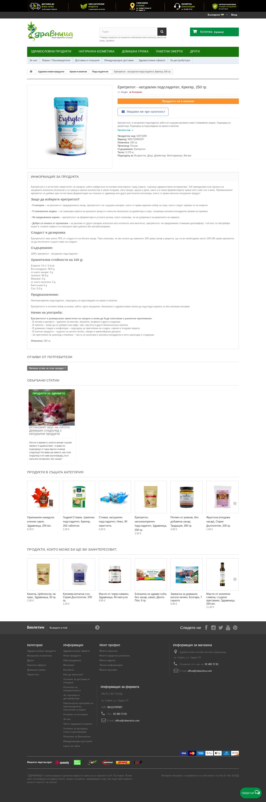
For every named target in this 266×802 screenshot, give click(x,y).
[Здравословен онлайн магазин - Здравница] (60, 31)
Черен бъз (33, 674)
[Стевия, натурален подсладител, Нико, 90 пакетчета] (115, 497)
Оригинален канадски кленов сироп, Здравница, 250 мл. (40, 521)
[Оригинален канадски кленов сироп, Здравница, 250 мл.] (43, 497)
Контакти (68, 669)
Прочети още (124, 130)
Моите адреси (108, 660)
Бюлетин (35, 627)
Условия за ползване (75, 714)
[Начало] (31, 71)
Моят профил (110, 645)
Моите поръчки (109, 651)
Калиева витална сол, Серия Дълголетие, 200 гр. (77, 597)
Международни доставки (119, 60)
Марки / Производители (56, 60)
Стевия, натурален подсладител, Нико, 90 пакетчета (113, 521)
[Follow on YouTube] (228, 627)
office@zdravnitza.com (200, 671)
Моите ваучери (108, 669)
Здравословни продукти (51, 51)
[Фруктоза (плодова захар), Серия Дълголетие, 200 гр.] (222, 497)
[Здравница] (133, 6)
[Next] (235, 503)
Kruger (124, 92)
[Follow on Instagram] (213, 627)
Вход (234, 14)
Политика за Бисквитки (76, 736)
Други (195, 51)
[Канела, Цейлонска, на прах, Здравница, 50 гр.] (43, 574)
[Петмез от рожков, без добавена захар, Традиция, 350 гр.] (186, 497)
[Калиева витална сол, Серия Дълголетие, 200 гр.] (79, 574)
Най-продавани (72, 660)
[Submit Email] (97, 628)
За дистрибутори (180, 60)
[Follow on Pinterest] (235, 627)
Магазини (68, 665)
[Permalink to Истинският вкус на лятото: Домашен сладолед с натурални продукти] (51, 407)
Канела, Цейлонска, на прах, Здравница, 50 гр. (41, 595)
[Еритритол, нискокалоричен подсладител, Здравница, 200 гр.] (151, 497)
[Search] (161, 32)
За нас (33, 60)
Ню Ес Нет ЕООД (229, 775)
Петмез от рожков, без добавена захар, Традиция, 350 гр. (184, 521)
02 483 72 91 (211, 664)
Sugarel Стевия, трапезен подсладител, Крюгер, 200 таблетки (78, 521)
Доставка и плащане (87, 60)
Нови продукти (72, 655)
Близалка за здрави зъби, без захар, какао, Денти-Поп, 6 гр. (151, 597)
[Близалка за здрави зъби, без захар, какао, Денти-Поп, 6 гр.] (151, 574)
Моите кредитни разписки (115, 655)
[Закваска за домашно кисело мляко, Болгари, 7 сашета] (186, 574)
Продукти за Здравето (49, 393)
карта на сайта (71, 746)
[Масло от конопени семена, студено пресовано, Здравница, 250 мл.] (222, 574)
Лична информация (111, 665)
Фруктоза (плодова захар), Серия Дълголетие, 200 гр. (218, 521)
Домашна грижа (135, 51)
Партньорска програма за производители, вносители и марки (78, 706)
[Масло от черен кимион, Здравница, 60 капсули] (115, 574)
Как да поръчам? (73, 674)
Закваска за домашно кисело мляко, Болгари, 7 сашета (186, 597)
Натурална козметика (97, 51)
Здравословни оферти (152, 60)
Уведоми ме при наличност (145, 111)
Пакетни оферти (169, 51)
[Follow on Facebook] (206, 627)
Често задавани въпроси (77, 724)
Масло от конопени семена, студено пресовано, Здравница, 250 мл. (220, 598)
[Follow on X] (220, 627)
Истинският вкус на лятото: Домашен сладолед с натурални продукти (49, 430)
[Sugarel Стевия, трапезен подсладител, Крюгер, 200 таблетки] (79, 497)
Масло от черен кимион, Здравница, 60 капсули (114, 595)
